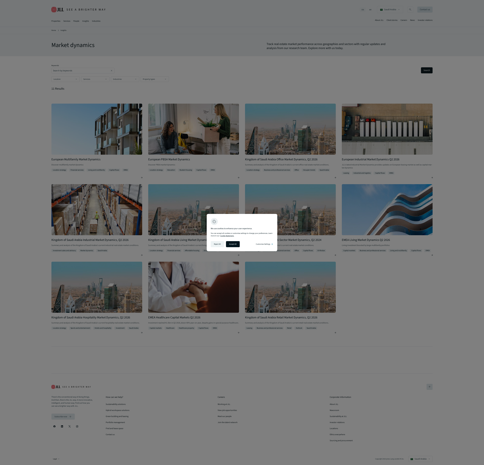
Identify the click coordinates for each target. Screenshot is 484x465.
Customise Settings (264, 244)
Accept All (233, 244)
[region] (242, 232)
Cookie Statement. (227, 236)
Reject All (217, 244)
